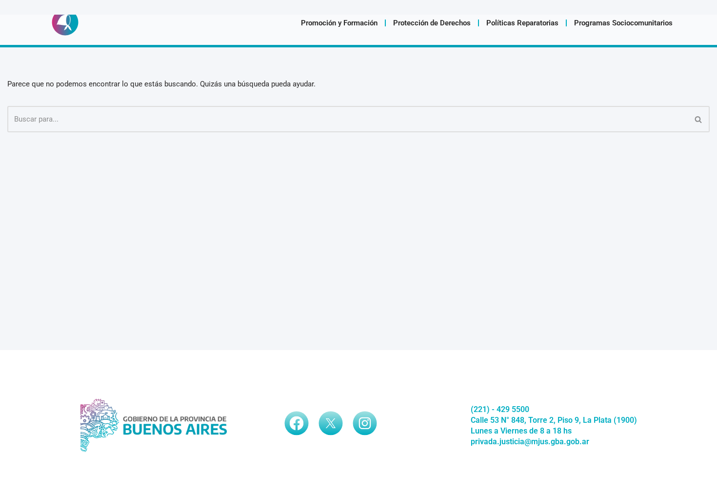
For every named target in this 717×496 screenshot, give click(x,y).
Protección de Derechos (432, 23)
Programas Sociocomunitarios (623, 23)
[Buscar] (699, 119)
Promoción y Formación (339, 23)
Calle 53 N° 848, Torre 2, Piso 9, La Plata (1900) (554, 420)
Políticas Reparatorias (522, 23)
